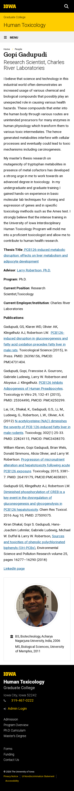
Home (7, 49)
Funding (9, 754)
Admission (11, 719)
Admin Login (17, 708)
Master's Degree (15, 736)
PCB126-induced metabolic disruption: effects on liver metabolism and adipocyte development (36, 255)
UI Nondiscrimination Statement (38, 776)
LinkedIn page (14, 568)
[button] (66, 6)
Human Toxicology (25, 25)
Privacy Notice (11, 776)
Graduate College (15, 17)
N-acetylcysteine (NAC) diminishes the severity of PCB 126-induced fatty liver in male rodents (37, 427)
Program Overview (16, 725)
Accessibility (12, 780)
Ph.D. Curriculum (15, 730)
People (18, 49)
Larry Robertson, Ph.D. (34, 270)
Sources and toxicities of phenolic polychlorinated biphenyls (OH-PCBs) (34, 542)
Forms (8, 749)
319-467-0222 (22, 700)
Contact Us (11, 760)
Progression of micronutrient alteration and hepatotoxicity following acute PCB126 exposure (37, 465)
